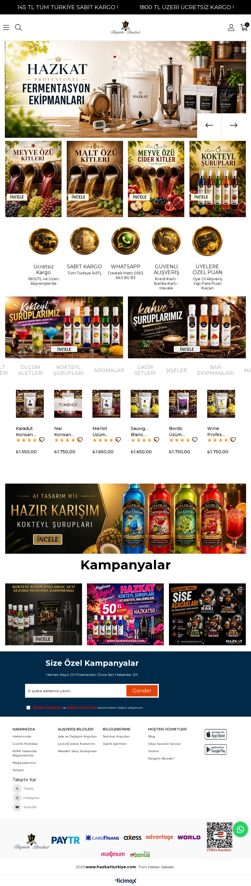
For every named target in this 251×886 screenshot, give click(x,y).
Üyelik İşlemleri (115, 744)
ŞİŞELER (176, 370)
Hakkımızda (22, 736)
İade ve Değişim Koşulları (77, 736)
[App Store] (216, 734)
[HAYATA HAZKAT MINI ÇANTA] (31, 841)
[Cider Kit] (156, 179)
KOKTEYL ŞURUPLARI (68, 370)
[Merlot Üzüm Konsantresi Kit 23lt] (68, 404)
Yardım (153, 751)
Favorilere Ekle (41, 439)
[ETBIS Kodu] (219, 837)
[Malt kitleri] (94, 179)
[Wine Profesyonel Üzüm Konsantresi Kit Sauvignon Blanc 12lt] (183, 404)
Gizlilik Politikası (25, 744)
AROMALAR (109, 370)
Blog (151, 736)
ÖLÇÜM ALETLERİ (30, 370)
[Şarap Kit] (33, 179)
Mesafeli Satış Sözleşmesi (77, 751)
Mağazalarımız (24, 763)
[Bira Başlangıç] (207, 614)
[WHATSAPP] (125, 241)
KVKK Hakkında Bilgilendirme (25, 753)
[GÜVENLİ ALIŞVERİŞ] (166, 241)
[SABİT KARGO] (84, 241)
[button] (25, 125)
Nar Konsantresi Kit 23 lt (26, 432)
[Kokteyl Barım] (43, 614)
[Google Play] (216, 749)
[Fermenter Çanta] (125, 614)
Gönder (142, 691)
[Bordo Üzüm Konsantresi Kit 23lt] (145, 404)
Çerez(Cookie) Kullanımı (76, 744)
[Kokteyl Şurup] (217, 179)
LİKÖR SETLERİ (145, 370)
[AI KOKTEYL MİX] (125, 519)
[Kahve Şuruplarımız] (187, 327)
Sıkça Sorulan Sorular (164, 744)
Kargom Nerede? (161, 758)
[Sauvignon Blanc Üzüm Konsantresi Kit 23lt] (106, 404)
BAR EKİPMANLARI (215, 370)
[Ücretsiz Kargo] (43, 241)
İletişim (18, 770)
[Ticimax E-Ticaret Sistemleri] (126, 881)
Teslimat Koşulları (116, 736)
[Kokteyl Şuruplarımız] (64, 327)
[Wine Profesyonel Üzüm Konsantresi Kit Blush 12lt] (221, 404)
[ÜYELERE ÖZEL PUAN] (207, 241)
